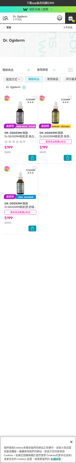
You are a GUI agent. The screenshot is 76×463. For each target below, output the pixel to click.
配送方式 (12, 79)
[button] (70, 18)
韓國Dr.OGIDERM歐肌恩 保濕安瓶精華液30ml (54, 136)
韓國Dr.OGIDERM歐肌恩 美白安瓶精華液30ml (19, 136)
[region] (38, 449)
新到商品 (52, 79)
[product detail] (20, 112)
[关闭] (71, 442)
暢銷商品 (33, 79)
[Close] (24, 87)
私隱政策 (56, 459)
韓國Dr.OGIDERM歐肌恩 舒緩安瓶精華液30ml (19, 207)
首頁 (8, 27)
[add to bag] (32, 158)
